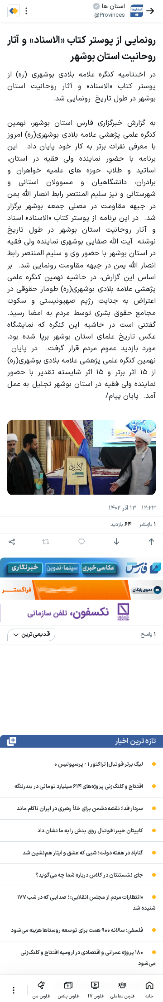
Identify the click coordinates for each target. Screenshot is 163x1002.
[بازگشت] (150, 10)
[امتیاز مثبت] (151, 541)
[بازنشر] (45, 541)
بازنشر (147, 524)
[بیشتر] (13, 990)
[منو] (26, 10)
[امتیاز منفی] (116, 541)
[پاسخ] (81, 541)
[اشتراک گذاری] (11, 541)
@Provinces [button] (109, 15)
